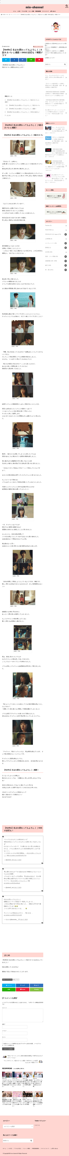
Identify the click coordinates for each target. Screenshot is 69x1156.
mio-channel (35, 7)
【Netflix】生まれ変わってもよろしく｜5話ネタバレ (23, 105)
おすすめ (17, 979)
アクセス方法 (24, 11)
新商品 (48, 247)
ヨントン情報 (31, 11)
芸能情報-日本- (51, 261)
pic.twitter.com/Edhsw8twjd (12, 883)
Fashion (48, 225)
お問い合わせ (53, 11)
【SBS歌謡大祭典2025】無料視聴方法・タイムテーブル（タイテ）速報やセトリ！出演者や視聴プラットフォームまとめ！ (54, 102)
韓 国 (49, 269)
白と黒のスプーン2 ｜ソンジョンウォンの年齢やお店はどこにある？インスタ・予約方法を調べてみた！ (55, 112)
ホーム (14, 11)
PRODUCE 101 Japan (53, 234)
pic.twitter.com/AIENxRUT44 (17, 855)
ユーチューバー (51, 243)
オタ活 (19, 11)
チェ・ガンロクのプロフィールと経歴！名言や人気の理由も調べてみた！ (54, 77)
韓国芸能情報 (38, 11)
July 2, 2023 (17, 860)
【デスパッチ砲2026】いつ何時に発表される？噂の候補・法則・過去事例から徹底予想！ (54, 85)
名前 (3, 1024)
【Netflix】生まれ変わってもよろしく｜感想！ (21, 108)
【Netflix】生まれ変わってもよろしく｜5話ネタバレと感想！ (22, 101)
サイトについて (45, 11)
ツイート (37, 1125)
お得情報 (48, 238)
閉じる (10, 96)
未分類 (48, 252)
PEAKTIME (49, 230)
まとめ (8, 115)
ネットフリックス (8, 979)
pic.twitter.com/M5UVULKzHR (13, 915)
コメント (4, 1007)
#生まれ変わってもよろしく (19, 881)
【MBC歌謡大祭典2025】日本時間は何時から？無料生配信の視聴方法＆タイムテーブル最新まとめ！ (55, 93)
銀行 (48, 265)
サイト (4, 1037)
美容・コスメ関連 (51, 256)
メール (4, 1030)
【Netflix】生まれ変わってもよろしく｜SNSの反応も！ (22, 112)
